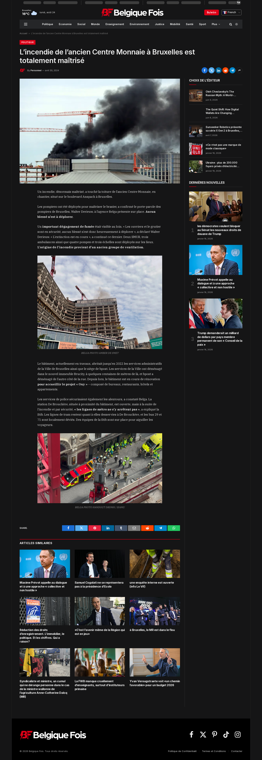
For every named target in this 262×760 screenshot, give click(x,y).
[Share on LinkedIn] (218, 70)
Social (81, 24)
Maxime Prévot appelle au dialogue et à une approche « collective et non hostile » (43, 586)
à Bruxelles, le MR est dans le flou (152, 630)
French (231, 12)
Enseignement (115, 24)
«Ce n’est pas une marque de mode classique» (223, 146)
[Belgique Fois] (132, 12)
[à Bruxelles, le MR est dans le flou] (155, 611)
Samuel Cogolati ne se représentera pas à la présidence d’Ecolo (99, 584)
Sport (202, 24)
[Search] (231, 24)
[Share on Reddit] (225, 70)
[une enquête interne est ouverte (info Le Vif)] (155, 564)
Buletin (211, 12)
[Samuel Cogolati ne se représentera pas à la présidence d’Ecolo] (100, 564)
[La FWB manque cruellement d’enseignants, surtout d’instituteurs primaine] (100, 662)
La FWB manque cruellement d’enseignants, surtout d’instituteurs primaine (100, 685)
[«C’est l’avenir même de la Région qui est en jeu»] (100, 611)
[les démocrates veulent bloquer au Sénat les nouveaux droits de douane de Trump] (215, 206)
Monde (95, 24)
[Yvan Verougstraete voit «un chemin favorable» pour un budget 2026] (155, 662)
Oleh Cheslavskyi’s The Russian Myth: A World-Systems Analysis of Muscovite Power (220, 93)
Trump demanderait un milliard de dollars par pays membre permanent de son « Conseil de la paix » (219, 338)
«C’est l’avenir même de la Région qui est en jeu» (100, 632)
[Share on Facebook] (205, 70)
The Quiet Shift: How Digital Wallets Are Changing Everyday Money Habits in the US (223, 111)
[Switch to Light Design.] (236, 24)
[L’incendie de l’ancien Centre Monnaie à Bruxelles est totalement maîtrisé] (100, 131)
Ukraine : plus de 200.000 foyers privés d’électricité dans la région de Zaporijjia (222, 164)
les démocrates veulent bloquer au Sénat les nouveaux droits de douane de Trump (219, 230)
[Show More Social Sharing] (239, 70)
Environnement (139, 24)
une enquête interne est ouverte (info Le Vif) (152, 584)
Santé (189, 24)
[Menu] (25, 24)
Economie (65, 24)
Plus (214, 24)
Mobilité (175, 24)
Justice (159, 24)
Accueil (23, 33)
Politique (47, 24)
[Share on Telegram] (232, 70)
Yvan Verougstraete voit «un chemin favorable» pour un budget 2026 (155, 683)
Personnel (35, 70)
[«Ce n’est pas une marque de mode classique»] (195, 149)
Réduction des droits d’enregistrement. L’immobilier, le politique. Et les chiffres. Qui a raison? (42, 635)
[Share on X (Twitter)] (212, 70)
